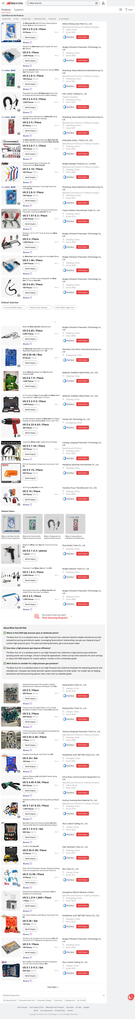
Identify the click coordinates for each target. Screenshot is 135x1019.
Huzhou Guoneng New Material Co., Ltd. (79, 800)
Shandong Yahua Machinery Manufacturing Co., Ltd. (83, 71)
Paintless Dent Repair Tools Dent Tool (38, 754)
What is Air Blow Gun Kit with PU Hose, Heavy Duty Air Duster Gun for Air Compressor (10, 537)
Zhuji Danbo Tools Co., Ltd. (74, 545)
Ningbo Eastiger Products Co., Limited (79, 163)
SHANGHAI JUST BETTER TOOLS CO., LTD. (81, 754)
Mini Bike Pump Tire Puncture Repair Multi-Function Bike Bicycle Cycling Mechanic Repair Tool (40, 824)
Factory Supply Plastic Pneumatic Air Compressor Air (36, 164)
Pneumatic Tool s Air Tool (37, 568)
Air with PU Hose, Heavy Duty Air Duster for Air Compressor (40, 24)
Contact (70, 1010)
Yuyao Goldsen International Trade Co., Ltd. (81, 210)
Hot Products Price (36, 1007)
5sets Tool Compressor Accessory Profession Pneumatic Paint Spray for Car (40, 211)
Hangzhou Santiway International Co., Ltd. (80, 464)
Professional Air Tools (39, 19)
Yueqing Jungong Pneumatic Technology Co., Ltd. (82, 443)
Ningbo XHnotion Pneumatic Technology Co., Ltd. (81, 48)
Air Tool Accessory (64, 19)
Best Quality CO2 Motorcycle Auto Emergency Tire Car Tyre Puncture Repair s (40, 963)
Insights (86, 1007)
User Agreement (46, 1010)
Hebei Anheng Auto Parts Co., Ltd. (77, 23)
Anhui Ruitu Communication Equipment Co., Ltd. (81, 778)
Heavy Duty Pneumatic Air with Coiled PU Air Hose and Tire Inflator (39, 591)
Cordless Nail (31, 846)
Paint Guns (58, 1000)
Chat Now (70, 37)
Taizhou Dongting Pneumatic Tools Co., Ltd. (81, 731)
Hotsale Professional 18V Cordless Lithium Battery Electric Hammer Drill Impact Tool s (40, 685)
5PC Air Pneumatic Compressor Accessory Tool (40, 465)
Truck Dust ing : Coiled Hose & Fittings (40, 442)
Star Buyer (70, 1007)
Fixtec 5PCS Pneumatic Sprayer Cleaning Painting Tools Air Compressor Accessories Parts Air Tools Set (41, 869)
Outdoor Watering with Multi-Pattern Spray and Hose (40, 777)
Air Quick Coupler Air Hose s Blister (41, 256)
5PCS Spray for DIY (33, 487)
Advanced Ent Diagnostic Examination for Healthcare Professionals (39, 893)
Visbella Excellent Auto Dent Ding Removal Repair (41, 801)
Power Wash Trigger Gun (64, 307)
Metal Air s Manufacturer (37, 327)
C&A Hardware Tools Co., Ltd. (75, 847)
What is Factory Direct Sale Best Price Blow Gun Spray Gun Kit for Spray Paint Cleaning (74, 537)
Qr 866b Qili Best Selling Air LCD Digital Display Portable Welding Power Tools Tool (41, 420)
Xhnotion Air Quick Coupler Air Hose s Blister (40, 47)
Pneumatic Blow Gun (26, 1000)
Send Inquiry (30, 37)
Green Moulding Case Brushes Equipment (38, 373)
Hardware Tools (6, 19)
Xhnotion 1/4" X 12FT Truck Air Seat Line (40, 234)
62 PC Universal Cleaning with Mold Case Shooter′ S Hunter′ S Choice (41, 396)
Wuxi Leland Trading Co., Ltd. (75, 823)
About (36, 1010)
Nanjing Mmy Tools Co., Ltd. (74, 685)
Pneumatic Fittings (44, 1000)
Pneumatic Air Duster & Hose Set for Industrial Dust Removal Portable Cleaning (40, 94)
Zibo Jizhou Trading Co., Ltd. (74, 93)
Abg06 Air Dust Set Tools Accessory (40, 546)
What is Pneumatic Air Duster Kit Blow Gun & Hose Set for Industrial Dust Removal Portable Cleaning (52, 537)
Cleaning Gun (70, 1000)
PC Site (78, 1007)
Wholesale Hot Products (55, 1007)
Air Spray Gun (52, 19)
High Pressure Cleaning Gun (39, 307)
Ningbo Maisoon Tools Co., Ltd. (75, 568)
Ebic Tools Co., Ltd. (70, 869)
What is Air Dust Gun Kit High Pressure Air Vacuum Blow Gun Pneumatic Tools (32, 537)
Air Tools (16, 19)
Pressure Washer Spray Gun (14, 307)
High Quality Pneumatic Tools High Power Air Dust (39, 187)
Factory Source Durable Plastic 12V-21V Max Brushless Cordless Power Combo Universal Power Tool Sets (40, 709)
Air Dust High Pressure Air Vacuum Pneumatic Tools (41, 71)
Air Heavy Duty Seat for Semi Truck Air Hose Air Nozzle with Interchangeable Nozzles (41, 141)
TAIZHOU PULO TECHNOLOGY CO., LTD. (79, 488)
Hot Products (22, 1007)
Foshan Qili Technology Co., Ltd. (76, 419)
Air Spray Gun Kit (10, 1000)
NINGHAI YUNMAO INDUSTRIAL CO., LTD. (80, 372)
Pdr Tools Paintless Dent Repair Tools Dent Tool (40, 916)
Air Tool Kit (81, 1000)
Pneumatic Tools (25, 19)
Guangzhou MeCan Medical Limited (78, 892)
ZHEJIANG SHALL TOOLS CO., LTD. (77, 140)
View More (52, 987)
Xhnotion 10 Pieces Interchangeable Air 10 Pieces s (39, 279)
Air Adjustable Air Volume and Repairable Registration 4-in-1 (38, 350)
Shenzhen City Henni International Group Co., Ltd (82, 350)
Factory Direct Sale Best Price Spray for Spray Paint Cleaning (40, 118)
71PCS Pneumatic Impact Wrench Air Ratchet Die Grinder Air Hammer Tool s (41, 732)
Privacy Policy (60, 1010)
